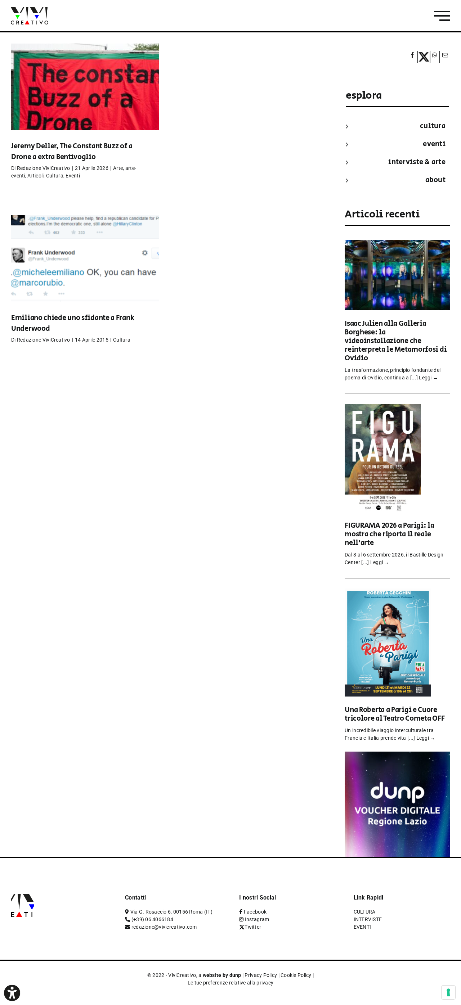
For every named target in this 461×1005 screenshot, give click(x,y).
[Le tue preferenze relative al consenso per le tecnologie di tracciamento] (448, 992)
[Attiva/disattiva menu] (442, 16)
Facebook (255, 912)
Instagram (257, 919)
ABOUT (435, 180)
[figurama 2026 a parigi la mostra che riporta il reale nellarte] (383, 409)
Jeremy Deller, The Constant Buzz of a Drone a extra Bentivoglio (72, 151)
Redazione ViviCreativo (43, 168)
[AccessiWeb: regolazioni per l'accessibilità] (12, 992)
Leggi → (428, 377)
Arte (118, 168)
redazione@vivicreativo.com (164, 927)
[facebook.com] (412, 57)
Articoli (35, 176)
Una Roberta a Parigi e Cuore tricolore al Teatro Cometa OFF (394, 714)
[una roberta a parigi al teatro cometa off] (388, 593)
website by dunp (222, 975)
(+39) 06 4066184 (152, 919)
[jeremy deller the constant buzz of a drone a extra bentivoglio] (85, 98)
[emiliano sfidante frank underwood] (85, 269)
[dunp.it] (397, 756)
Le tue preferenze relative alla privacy (231, 983)
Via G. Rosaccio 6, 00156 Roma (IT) (171, 912)
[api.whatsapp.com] (434, 57)
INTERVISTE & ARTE (417, 162)
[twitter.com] (424, 57)
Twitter (253, 927)
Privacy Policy (261, 975)
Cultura (54, 176)
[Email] (444, 57)
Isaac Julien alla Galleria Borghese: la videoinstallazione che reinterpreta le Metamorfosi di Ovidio (396, 341)
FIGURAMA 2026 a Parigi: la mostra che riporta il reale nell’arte (389, 534)
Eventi (73, 176)
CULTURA (433, 126)
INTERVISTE (368, 919)
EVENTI (434, 144)
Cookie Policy (296, 975)
